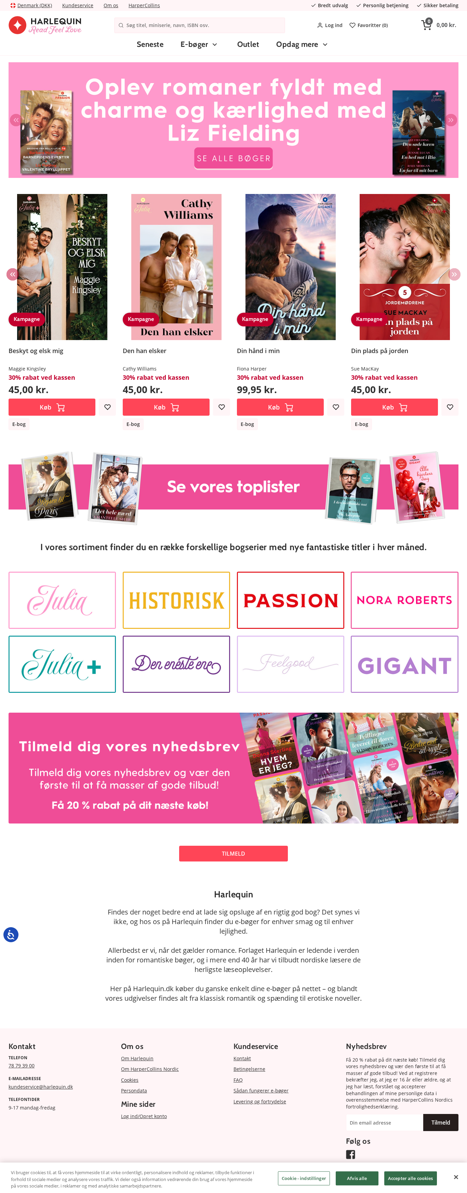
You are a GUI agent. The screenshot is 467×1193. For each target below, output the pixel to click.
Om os (111, 5)
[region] (233, 1178)
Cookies (129, 1080)
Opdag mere (297, 44)
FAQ (238, 1080)
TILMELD (233, 853)
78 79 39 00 (22, 1065)
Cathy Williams (140, 368)
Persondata (134, 1090)
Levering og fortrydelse (260, 1101)
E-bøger (194, 44)
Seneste (150, 44)
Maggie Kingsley (27, 368)
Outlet (248, 44)
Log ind (334, 25)
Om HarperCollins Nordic (150, 1069)
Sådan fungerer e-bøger (261, 1090)
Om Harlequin (137, 1058)
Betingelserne (249, 1069)
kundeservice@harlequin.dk (41, 1087)
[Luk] (456, 1176)
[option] (233, 120)
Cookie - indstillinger (304, 1178)
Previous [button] (16, 120)
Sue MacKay (365, 368)
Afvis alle (357, 1178)
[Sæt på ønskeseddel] (107, 407)
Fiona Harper (252, 368)
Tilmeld (440, 1122)
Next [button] (451, 120)
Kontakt (242, 1058)
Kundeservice (77, 5)
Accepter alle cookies (410, 1178)
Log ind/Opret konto (144, 1116)
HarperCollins (144, 5)
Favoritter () (373, 25)
